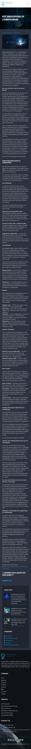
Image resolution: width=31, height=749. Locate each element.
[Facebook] (9, 740)
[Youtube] (22, 740)
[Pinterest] (20, 740)
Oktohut (28, 744)
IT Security (16, 33)
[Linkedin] (18, 740)
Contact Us (6, 581)
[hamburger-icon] (27, 4)
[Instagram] (13, 740)
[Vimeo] (15, 740)
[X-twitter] (11, 740)
